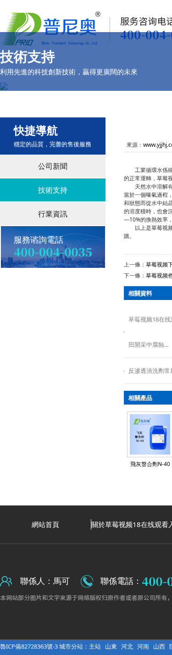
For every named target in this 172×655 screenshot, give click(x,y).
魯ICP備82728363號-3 (29, 646)
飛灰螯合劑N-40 (150, 464)
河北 (127, 646)
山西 (159, 646)
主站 (95, 646)
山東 (111, 646)
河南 (143, 646)
